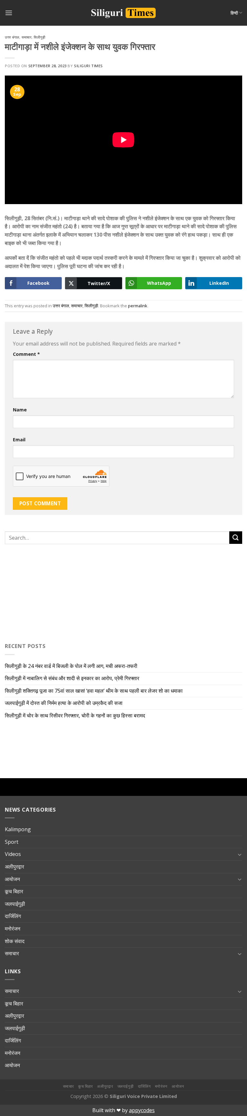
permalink (137, 306)
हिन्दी (234, 13)
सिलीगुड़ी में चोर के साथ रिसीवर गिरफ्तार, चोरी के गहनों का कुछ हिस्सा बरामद (75, 715)
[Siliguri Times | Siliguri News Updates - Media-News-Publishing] (123, 13)
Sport (11, 841)
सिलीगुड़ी (39, 37)
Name (20, 410)
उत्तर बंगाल (12, 37)
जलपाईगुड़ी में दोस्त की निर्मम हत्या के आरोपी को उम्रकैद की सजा (64, 702)
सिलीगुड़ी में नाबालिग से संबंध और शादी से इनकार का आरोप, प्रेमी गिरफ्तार (72, 678)
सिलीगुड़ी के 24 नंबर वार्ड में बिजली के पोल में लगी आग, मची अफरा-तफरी (71, 666)
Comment (26, 354)
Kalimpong (18, 829)
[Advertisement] (45, 592)
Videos (13, 854)
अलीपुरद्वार (14, 866)
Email (19, 440)
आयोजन (12, 879)
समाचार (27, 37)
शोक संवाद (14, 941)
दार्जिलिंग (13, 916)
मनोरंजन (12, 928)
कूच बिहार (14, 891)
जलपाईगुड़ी (15, 903)
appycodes (142, 1110)
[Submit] (235, 537)
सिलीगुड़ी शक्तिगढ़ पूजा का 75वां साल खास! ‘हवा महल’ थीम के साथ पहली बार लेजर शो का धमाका (94, 690)
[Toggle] (239, 854)
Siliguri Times (88, 65)
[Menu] (9, 13)
